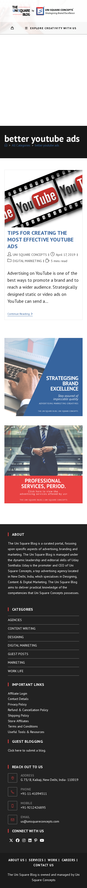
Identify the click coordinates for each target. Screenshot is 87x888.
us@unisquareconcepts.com (40, 821)
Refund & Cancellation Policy (28, 710)
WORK (52, 860)
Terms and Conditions (23, 726)
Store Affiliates (18, 721)
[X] (11, 840)
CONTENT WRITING (21, 628)
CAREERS (68, 860)
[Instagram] (24, 840)
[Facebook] (17, 840)
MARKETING (16, 662)
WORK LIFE (15, 671)
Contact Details (18, 699)
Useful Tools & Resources (26, 732)
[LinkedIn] (30, 840)
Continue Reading (20, 314)
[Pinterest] (35, 840)
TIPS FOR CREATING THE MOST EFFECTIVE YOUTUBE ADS (40, 239)
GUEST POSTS (18, 654)
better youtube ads (47, 145)
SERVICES (36, 860)
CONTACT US (43, 865)
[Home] (5, 145)
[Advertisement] (43, 80)
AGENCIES (15, 620)
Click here (15, 750)
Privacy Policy (17, 704)
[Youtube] (42, 840)
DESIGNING (16, 637)
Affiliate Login (17, 693)
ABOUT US (16, 860)
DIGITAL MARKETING (27, 261)
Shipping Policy (18, 715)
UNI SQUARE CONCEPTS (30, 255)
